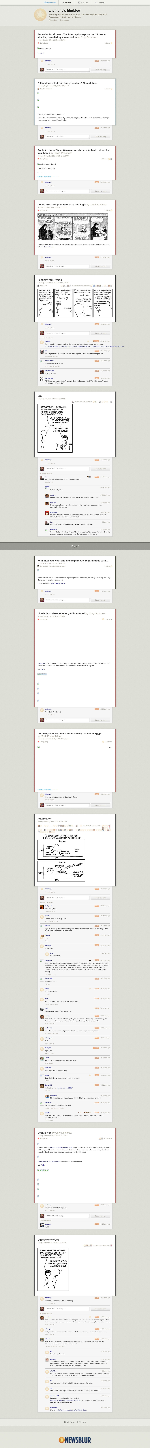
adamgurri (48, 1038)
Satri (46, 998)
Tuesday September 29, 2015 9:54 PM (53, 86)
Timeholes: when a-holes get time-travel (61, 613)
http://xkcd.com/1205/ (65, 1088)
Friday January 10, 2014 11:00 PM (52, 1242)
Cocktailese (44, 1132)
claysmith (48, 960)
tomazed (48, 1067)
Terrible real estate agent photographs (52, 566)
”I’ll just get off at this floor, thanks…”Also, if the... (67, 83)
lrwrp (47, 988)
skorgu (47, 341)
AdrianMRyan (49, 361)
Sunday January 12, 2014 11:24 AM (52, 1135)
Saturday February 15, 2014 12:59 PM (53, 739)
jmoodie (47, 925)
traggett (47, 1112)
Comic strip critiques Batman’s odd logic (62, 204)
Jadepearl (48, 906)
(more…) (41, 53)
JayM (47, 1057)
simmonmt (53, 1407)
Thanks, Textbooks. (46, 89)
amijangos (53, 1095)
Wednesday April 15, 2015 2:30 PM (52, 207)
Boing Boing (44, 43)
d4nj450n (53, 1371)
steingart (48, 1048)
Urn (40, 396)
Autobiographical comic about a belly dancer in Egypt (69, 733)
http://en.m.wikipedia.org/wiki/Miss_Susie (65, 1400)
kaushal (53, 502)
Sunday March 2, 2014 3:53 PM (51, 616)
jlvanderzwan (49, 370)
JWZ (42, 669)
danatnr (47, 935)
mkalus (47, 1339)
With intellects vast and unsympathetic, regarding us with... (73, 560)
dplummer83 (54, 1396)
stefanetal (48, 1028)
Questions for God (48, 1239)
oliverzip (48, 1102)
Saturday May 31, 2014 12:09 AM (52, 399)
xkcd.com (43, 285)
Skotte (47, 916)
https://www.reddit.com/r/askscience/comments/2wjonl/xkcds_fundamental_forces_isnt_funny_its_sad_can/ (84, 346)
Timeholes (41, 663)
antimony (48, 60)
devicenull (48, 978)
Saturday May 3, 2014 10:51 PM (51, 563)
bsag (46, 1008)
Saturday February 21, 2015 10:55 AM (53, 283)
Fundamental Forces (50, 279)
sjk (51, 1351)
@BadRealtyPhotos (58, 583)
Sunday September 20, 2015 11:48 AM (53, 156)
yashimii (48, 945)
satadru (52, 495)
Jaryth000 (48, 1085)
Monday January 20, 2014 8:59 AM (52, 822)
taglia (47, 1075)
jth (46, 351)
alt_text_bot (49, 378)
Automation (44, 818)
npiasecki (53, 529)
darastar (53, 1359)
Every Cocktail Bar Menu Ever (61, 1147)
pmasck (48, 1224)
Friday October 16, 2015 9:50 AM (52, 40)
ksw (46, 477)
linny (51, 953)
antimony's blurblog (64, 10)
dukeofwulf (54, 512)
